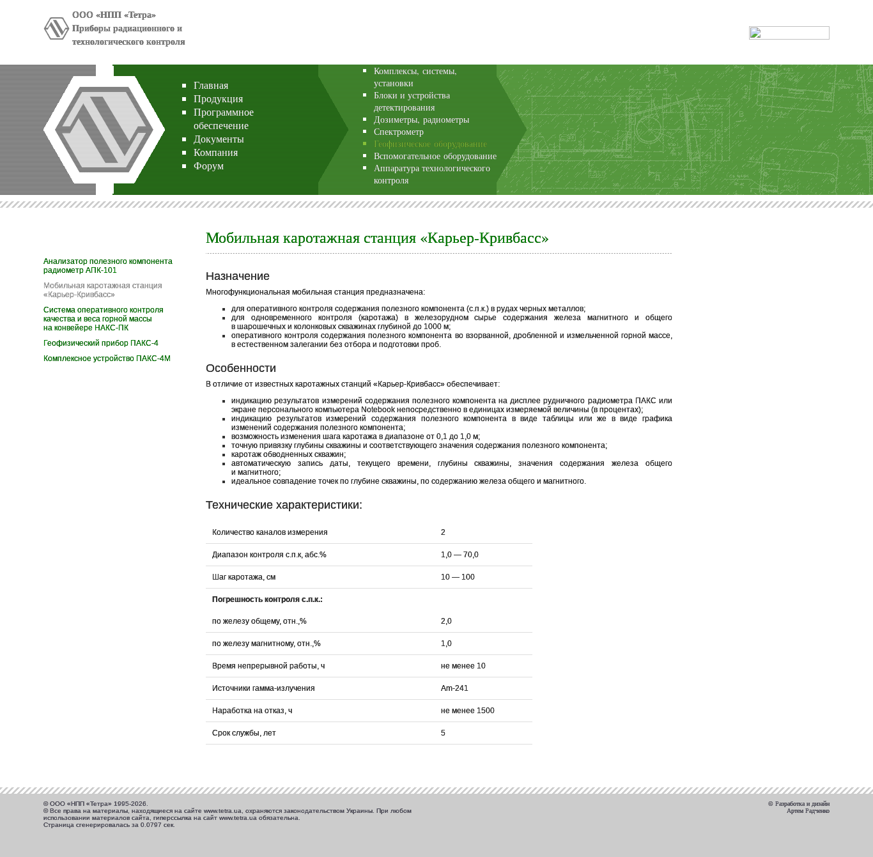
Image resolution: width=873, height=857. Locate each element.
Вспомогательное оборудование (435, 156)
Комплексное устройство (107, 358)
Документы (219, 138)
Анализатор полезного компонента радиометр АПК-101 (108, 266)
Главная (211, 84)
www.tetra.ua (223, 810)
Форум (209, 165)
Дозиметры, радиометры (421, 119)
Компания (216, 151)
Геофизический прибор (100, 343)
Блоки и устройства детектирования (412, 101)
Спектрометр (399, 131)
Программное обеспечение (224, 118)
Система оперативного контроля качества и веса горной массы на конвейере (103, 318)
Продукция (218, 98)
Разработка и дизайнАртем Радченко (802, 807)
